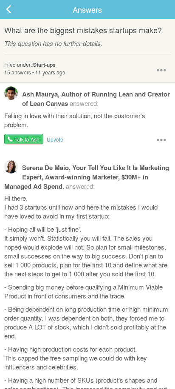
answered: (96, 98)
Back (17, 9)
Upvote (55, 139)
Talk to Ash (27, 139)
